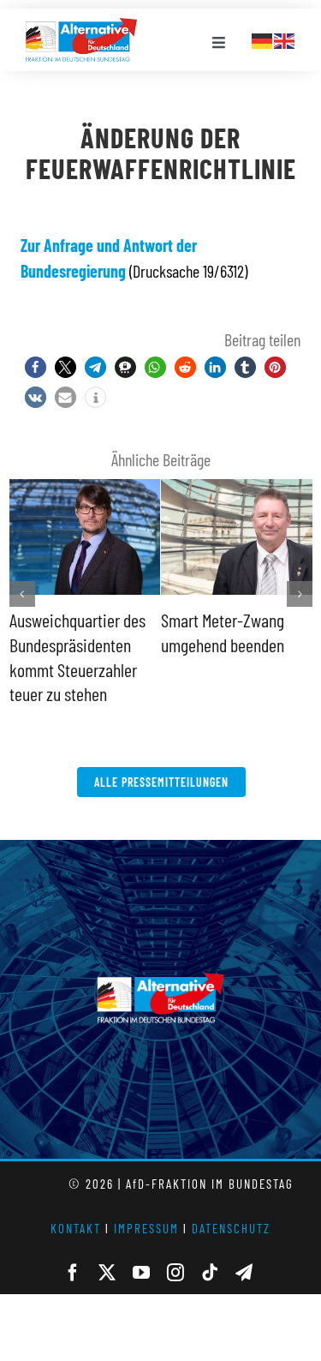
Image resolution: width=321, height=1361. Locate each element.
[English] (285, 38)
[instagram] (175, 1272)
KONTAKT (76, 1228)
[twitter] (107, 1272)
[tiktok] (209, 1272)
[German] (263, 38)
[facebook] (72, 1272)
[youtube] (141, 1272)
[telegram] (244, 1272)
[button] (35, 367)
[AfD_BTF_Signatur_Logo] (81, 26)
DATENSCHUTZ (231, 1228)
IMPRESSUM (146, 1228)
